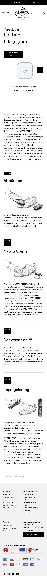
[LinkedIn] (17, 574)
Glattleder (6, 494)
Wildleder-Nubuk (8, 497)
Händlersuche (28, 494)
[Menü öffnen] (3, 13)
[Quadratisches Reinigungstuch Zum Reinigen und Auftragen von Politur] (23, 70)
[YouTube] (13, 574)
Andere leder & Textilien (10, 499)
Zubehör (6, 507)
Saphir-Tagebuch (29, 497)
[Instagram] (8, 574)
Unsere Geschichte (9, 528)
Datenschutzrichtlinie (31, 507)
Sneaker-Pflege (8, 505)
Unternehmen (7, 525)
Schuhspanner (8, 502)
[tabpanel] (23, 70)
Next (40, 70)
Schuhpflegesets (8, 510)
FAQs (25, 505)
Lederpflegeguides (30, 502)
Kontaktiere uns (8, 531)
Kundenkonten (28, 513)
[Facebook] (4, 574)
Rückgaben (27, 510)
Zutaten (26, 499)
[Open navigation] (43, 13)
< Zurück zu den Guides (14, 476)
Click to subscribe (31, 535)
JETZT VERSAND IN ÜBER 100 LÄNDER (23, 2)
